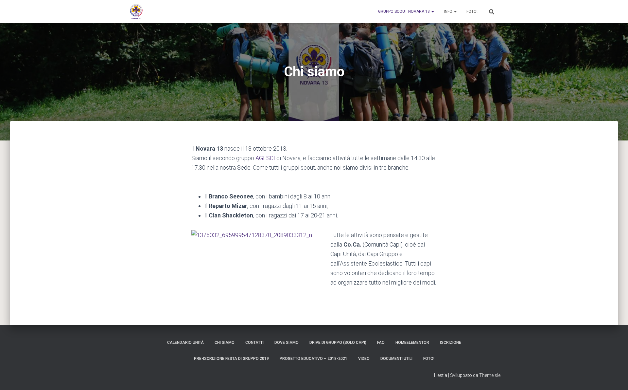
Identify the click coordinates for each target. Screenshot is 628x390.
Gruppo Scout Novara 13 (404, 11)
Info (448, 11)
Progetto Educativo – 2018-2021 (313, 358)
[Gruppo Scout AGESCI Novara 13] (136, 11)
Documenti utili (396, 358)
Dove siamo (286, 342)
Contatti (254, 342)
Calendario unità (185, 342)
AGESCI (265, 158)
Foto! (472, 11)
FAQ (381, 342)
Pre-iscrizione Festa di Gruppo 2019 (231, 358)
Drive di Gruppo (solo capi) (337, 342)
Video (364, 358)
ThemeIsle (489, 375)
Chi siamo (225, 342)
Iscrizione (450, 342)
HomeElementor (412, 342)
